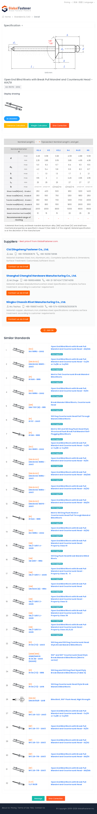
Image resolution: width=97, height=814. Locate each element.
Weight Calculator (39, 125)
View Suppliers (56, 354)
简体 (75, 2)
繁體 (81, 2)
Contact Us (40, 808)
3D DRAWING (11, 118)
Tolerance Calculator (15, 125)
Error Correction (60, 125)
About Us (6, 808)
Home (7, 16)
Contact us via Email (18, 266)
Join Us (49, 330)
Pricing (67, 2)
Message (38, 798)
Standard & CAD (22, 16)
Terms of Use (23, 808)
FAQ (32, 808)
